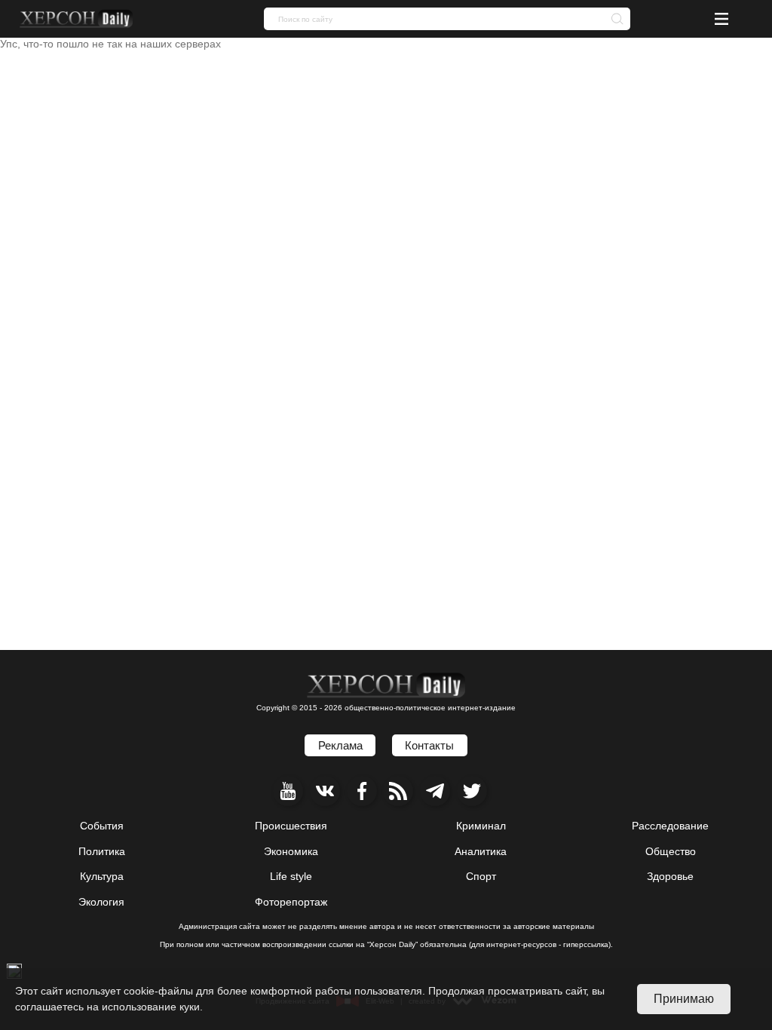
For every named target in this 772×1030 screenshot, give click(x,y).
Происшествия (291, 826)
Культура (102, 876)
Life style (291, 876)
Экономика (291, 851)
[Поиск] (613, 18)
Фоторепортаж (291, 902)
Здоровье (670, 876)
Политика (101, 851)
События (102, 826)
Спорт (481, 876)
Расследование (670, 826)
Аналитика (481, 851)
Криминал (481, 826)
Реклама (340, 745)
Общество (670, 851)
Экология (101, 902)
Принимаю (684, 998)
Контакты (429, 745)
